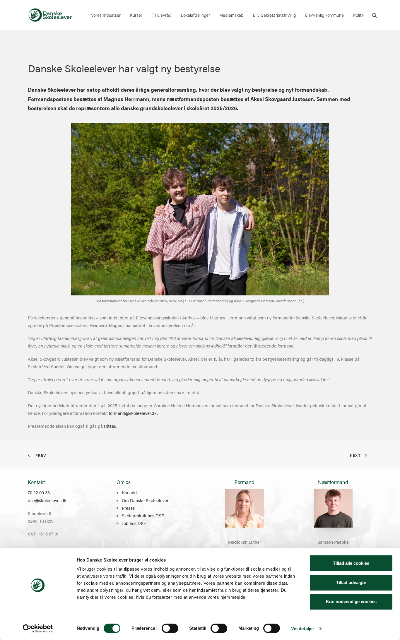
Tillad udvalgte (351, 582)
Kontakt (129, 492)
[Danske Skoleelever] (50, 15)
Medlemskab (231, 15)
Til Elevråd (162, 15)
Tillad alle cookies (351, 563)
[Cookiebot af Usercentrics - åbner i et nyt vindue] (38, 628)
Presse (128, 508)
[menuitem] (106, 15)
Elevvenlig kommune (324, 15)
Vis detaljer (302, 628)
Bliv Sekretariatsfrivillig (274, 15)
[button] (374, 15)
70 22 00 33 (39, 492)
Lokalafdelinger (195, 15)
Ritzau (110, 426)
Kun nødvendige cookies (351, 601)
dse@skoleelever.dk (47, 500)
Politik (358, 15)
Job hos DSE (134, 523)
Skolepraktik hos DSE (143, 515)
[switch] (170, 628)
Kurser (136, 15)
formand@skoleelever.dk (133, 413)
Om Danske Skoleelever (145, 500)
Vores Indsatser (106, 15)
